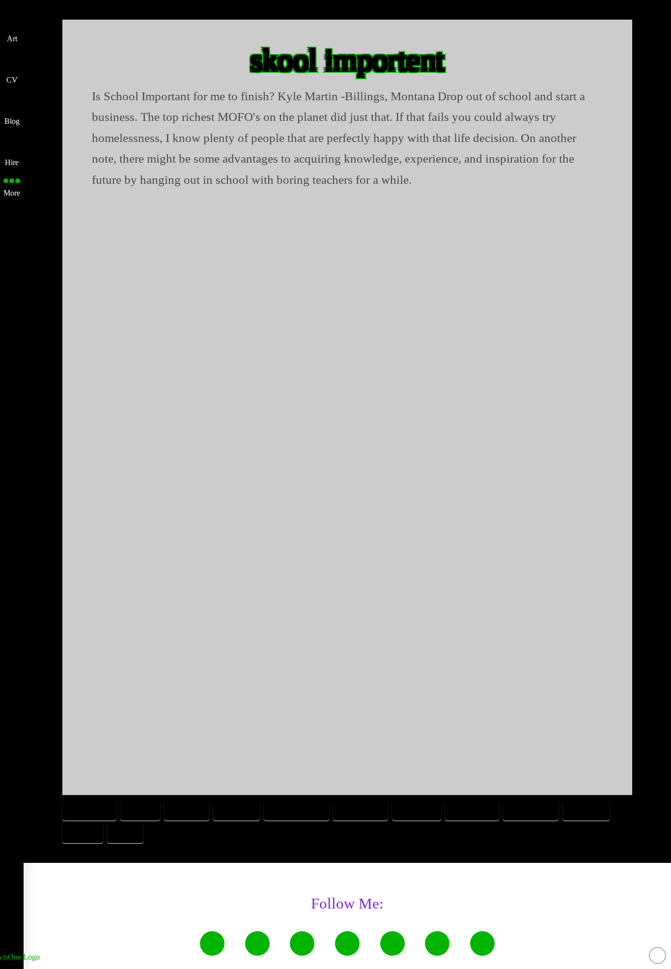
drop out (236, 810)
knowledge (531, 810)
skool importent (347, 60)
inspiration (472, 810)
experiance (360, 810)
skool (125, 833)
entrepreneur (296, 810)
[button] (12, 185)
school (82, 833)
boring (140, 810)
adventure (89, 810)
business (186, 810)
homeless (416, 810)
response (586, 810)
